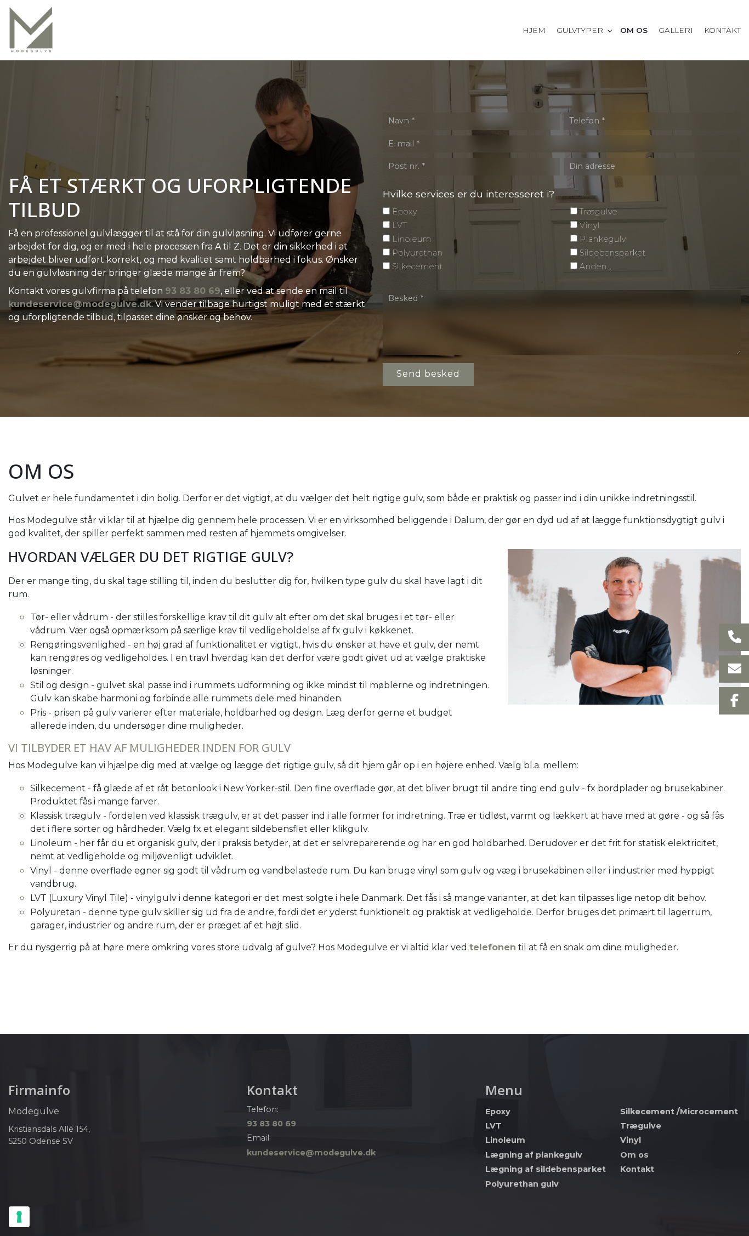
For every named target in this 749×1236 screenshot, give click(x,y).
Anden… (596, 266)
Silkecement (417, 266)
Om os (634, 1155)
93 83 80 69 (192, 291)
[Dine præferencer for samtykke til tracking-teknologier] (19, 1216)
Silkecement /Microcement (679, 1111)
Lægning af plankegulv (533, 1155)
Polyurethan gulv (522, 1184)
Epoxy (404, 212)
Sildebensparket (613, 253)
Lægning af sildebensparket (545, 1169)
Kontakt (637, 1169)
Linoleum (412, 239)
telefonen (492, 947)
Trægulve (598, 212)
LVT (399, 225)
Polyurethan (417, 253)
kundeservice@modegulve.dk (79, 304)
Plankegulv (603, 239)
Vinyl (590, 225)
